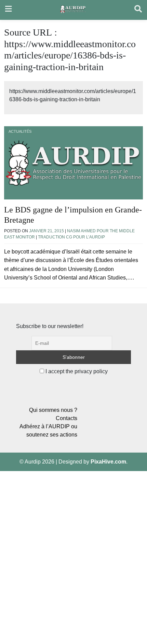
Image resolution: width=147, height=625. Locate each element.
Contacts (66, 418)
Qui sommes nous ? (53, 410)
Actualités (20, 131)
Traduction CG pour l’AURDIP (71, 237)
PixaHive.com (108, 462)
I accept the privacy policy (76, 371)
